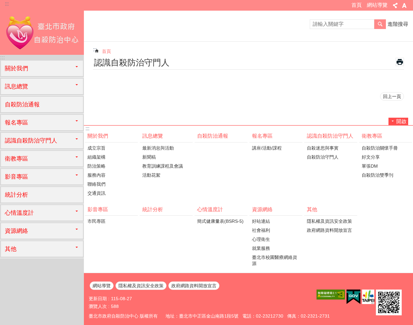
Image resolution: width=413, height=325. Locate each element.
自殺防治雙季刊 (377, 175)
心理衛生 (261, 239)
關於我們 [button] (16, 68)
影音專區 (97, 209)
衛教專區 (372, 136)
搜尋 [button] (380, 24)
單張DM (370, 166)
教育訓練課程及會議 (162, 166)
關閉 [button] (395, 5)
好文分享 (371, 157)
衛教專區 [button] (16, 158)
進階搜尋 (398, 24)
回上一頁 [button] (392, 96)
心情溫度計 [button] (19, 213)
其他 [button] (10, 249)
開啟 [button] (401, 121)
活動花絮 (151, 175)
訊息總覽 (152, 136)
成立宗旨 (96, 148)
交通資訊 (96, 193)
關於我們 (97, 136)
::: (7, 3)
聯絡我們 (96, 184)
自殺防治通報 (22, 104)
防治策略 (96, 166)
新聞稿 (149, 157)
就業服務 (261, 248)
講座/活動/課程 (267, 148)
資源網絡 (262, 209)
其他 (312, 209)
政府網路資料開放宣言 (329, 230)
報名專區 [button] (16, 122)
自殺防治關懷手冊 (380, 148)
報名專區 (262, 136)
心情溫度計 (210, 209)
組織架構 (96, 157)
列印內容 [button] (400, 62)
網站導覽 (377, 5)
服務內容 (96, 175)
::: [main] (95, 49)
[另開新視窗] (331, 295)
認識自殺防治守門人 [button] (31, 140)
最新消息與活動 (158, 148)
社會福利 (261, 230)
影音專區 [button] (16, 176)
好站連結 (261, 221)
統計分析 (16, 195)
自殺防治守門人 (322, 157)
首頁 (356, 5)
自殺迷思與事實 (322, 148)
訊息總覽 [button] (16, 86)
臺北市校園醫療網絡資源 (274, 260)
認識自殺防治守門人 (330, 136)
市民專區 (96, 221)
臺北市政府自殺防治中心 (42, 32)
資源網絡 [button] (16, 231)
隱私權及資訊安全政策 (329, 221)
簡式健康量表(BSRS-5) (220, 221)
